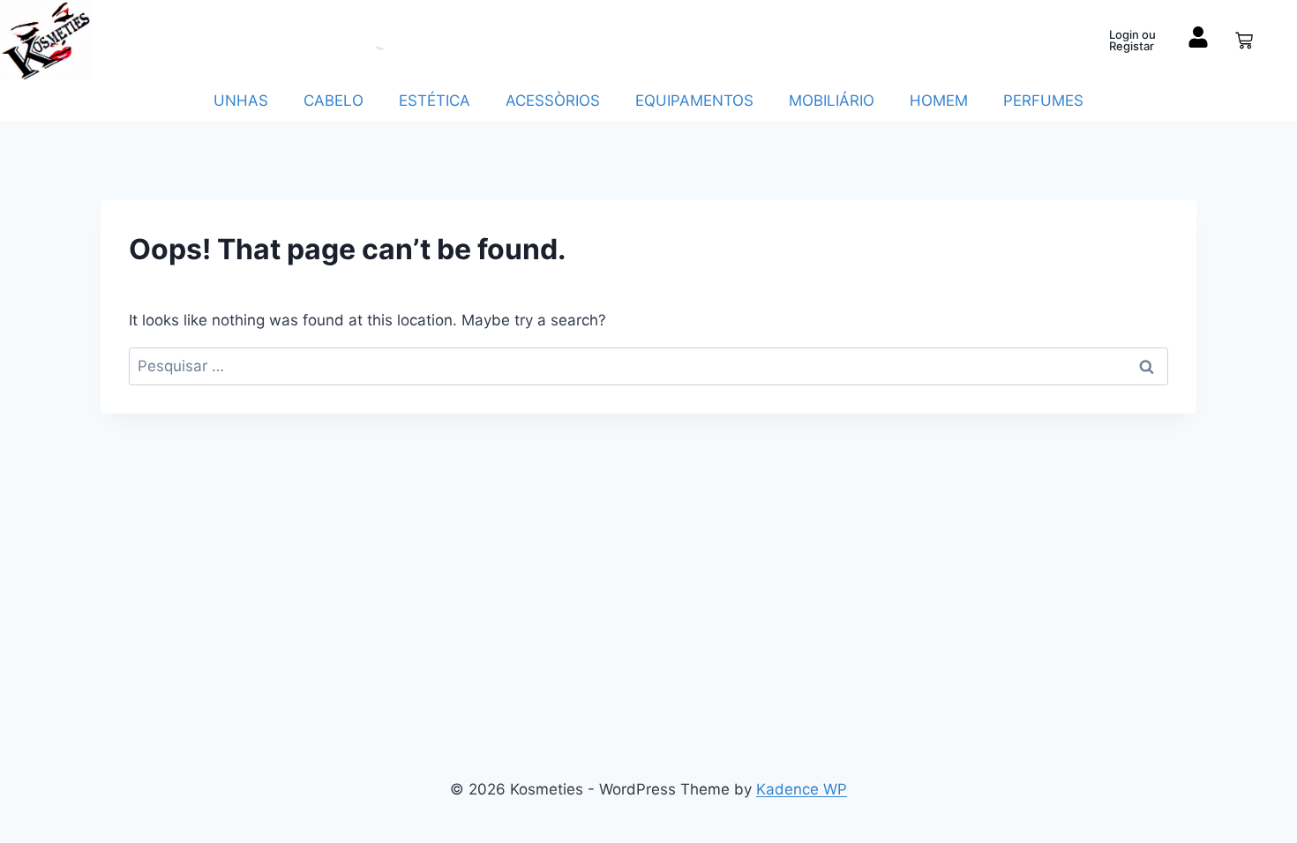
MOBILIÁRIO (831, 100)
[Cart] (1244, 40)
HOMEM (939, 100)
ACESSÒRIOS (553, 100)
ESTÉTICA (434, 100)
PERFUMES (1043, 100)
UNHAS (241, 100)
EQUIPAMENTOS (694, 100)
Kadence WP (801, 789)
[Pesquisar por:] (648, 366)
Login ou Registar (1132, 40)
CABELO (334, 100)
